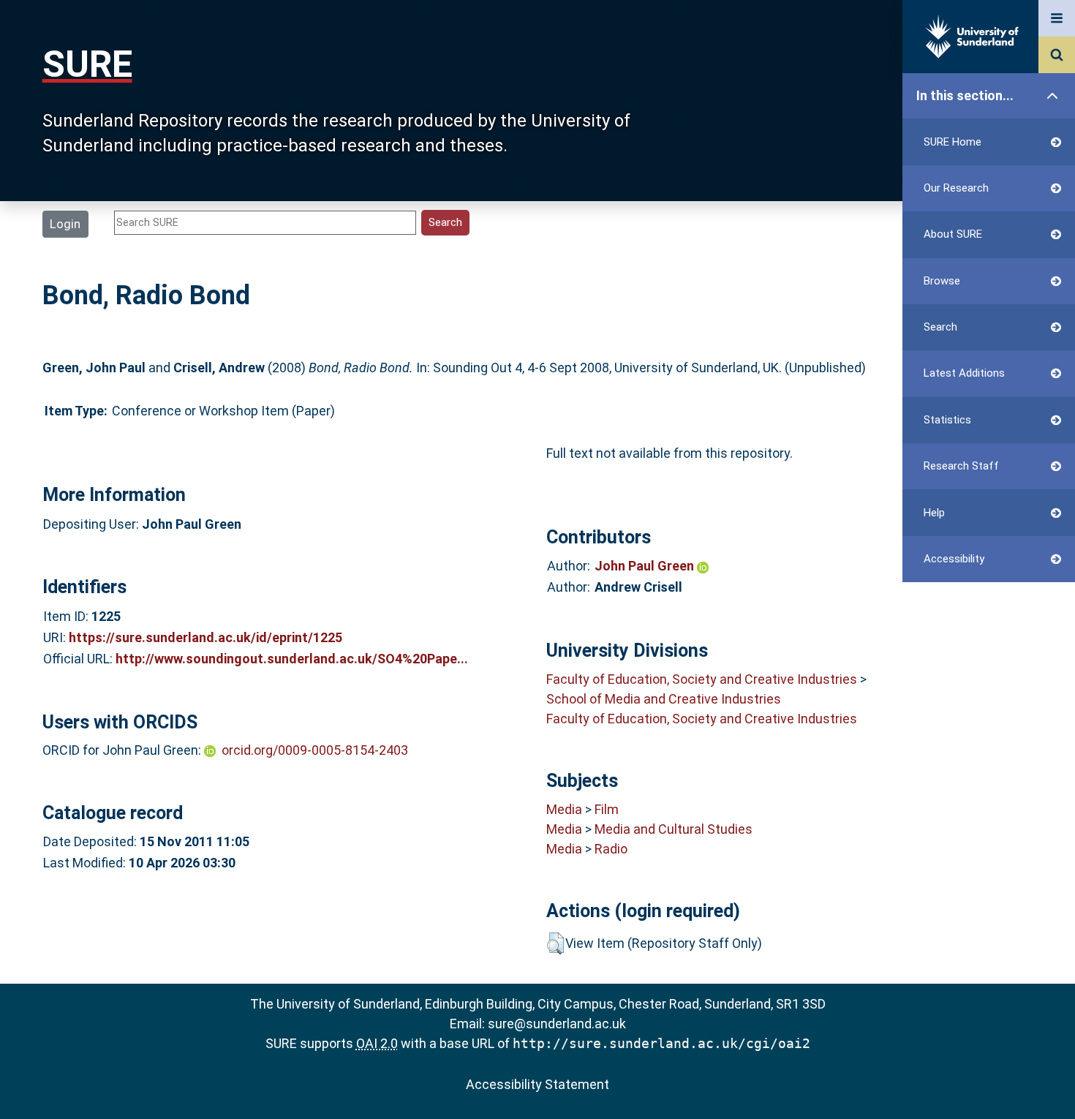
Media (564, 809)
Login (65, 223)
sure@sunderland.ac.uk (557, 1023)
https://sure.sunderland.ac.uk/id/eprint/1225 (205, 637)
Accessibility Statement (537, 1084)
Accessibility (954, 558)
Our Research (956, 188)
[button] (555, 943)
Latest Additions (964, 373)
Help (934, 512)
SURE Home (952, 141)
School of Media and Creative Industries (663, 699)
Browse (942, 280)
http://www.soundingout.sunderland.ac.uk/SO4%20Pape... (292, 658)
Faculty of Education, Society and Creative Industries (701, 679)
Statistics (947, 419)
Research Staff (961, 465)
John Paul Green (646, 565)
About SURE (953, 234)
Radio (611, 848)
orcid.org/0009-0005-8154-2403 (315, 750)
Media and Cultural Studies (673, 829)
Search (940, 327)
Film (607, 809)
